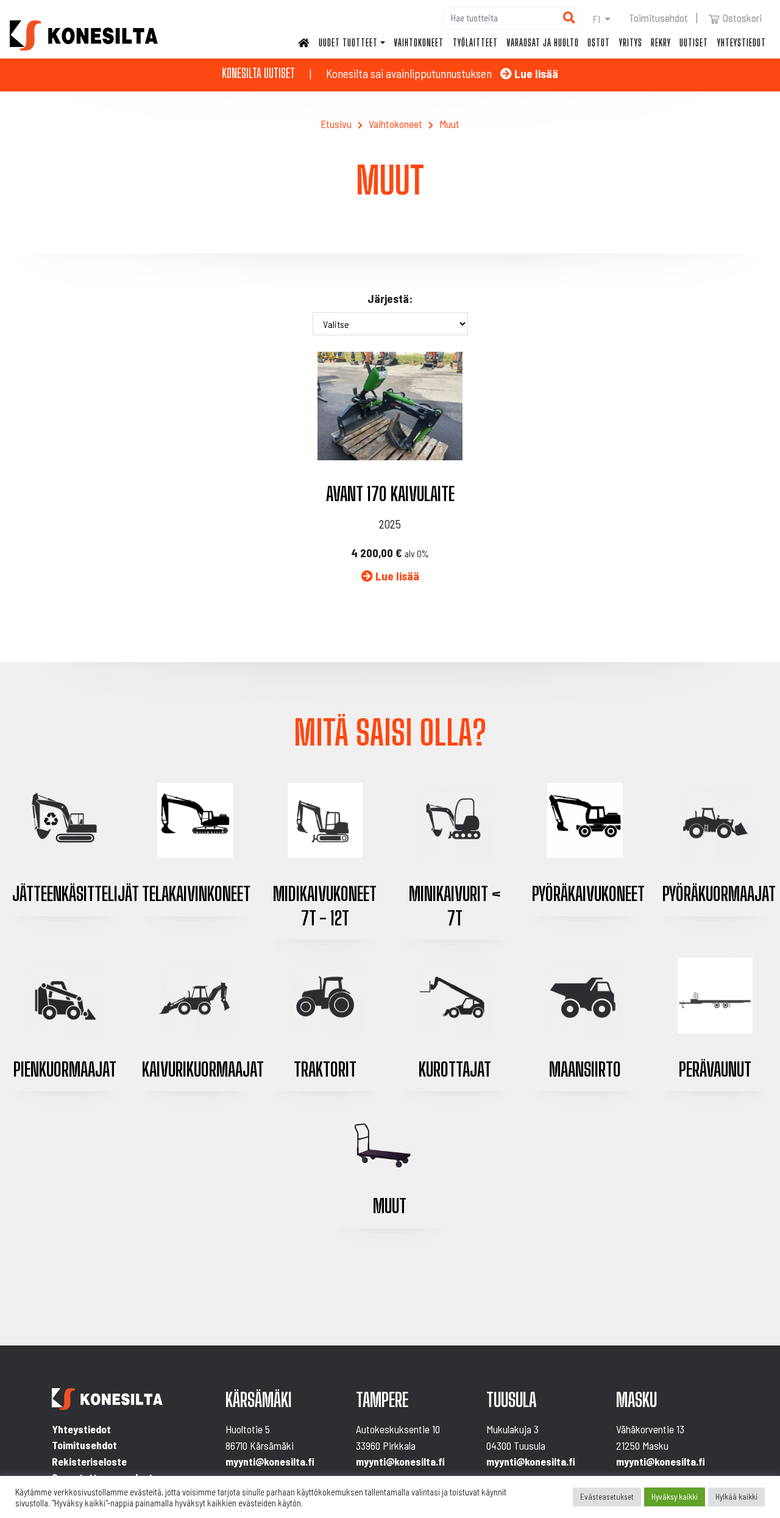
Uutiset (693, 42)
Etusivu (336, 123)
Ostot (598, 42)
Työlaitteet (475, 42)
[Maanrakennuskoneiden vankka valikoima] (84, 35)
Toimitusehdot (658, 17)
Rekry (661, 42)
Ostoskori (742, 17)
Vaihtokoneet (419, 42)
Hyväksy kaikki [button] (674, 1497)
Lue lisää (535, 73)
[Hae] (569, 18)
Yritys (630, 42)
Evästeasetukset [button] (607, 1497)
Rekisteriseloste (89, 1461)
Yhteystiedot (741, 42)
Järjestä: (390, 298)
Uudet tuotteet (348, 42)
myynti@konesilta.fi (269, 1461)
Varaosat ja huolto (542, 42)
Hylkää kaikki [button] (736, 1497)
